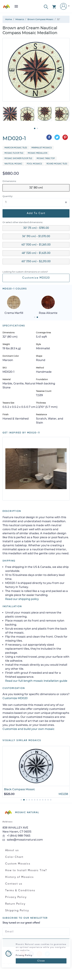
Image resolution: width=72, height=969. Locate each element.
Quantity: (8, 196)
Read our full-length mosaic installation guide (36, 680)
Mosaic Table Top (46, 159)
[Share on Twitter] (57, 137)
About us (12, 850)
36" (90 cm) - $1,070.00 (36, 236)
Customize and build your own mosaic (28, 729)
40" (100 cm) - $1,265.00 (36, 244)
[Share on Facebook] (49, 137)
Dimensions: (9, 181)
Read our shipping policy (22, 599)
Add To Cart (36, 213)
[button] (46, 6)
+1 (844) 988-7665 (18, 835)
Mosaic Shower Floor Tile (18, 159)
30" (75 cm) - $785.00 (36, 228)
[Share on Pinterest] (65, 137)
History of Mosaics (19, 877)
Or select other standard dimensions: (23, 222)
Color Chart (14, 857)
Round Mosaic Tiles (57, 164)
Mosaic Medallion (37, 153)
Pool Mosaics (34, 164)
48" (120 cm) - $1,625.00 (36, 253)
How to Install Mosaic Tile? (26, 870)
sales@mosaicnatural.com (24, 839)
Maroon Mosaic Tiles (16, 148)
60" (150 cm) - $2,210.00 (36, 261)
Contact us (13, 884)
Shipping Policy (17, 910)
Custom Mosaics (17, 863)
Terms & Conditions (20, 890)
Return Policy (15, 904)
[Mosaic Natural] (7, 8)
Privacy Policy (16, 897)
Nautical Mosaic (13, 164)
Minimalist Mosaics (41, 148)
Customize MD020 (36, 278)
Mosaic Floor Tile (14, 153)
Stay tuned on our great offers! (21, 923)
